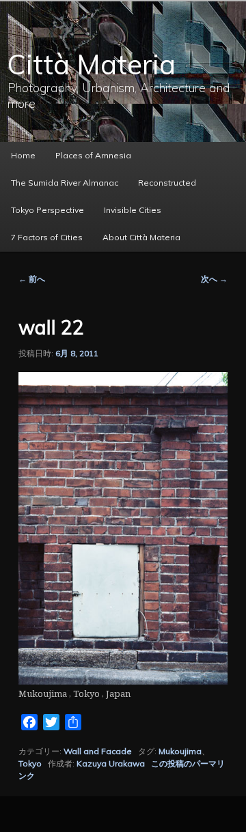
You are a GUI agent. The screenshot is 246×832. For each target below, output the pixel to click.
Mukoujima (180, 751)
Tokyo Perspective (47, 210)
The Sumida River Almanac (64, 182)
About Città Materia (141, 237)
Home (23, 155)
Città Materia (92, 64)
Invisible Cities (132, 210)
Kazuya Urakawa (111, 763)
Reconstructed (167, 182)
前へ (31, 279)
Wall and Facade (98, 751)
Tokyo (30, 763)
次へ (214, 279)
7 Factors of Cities (47, 237)
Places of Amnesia (93, 155)
